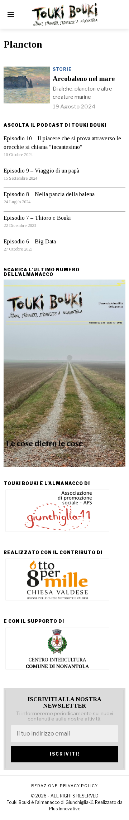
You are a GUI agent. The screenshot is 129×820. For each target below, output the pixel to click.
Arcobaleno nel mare (84, 78)
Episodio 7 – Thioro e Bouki (37, 218)
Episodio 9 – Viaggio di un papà (41, 171)
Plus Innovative (64, 808)
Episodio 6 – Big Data (30, 241)
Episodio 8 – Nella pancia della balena (49, 194)
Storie (62, 69)
